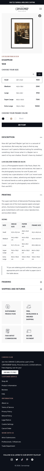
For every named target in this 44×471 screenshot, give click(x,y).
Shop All (5, 381)
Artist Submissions (8, 437)
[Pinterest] (27, 459)
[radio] (22, 80)
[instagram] (11, 459)
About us (5, 403)
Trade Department (8, 446)
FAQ (3, 394)
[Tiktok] (22, 459)
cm (39, 74)
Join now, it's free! (10, 372)
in (33, 74)
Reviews (5, 389)
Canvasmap (25, 465)
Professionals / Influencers (11, 442)
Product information (9, 385)
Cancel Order (6, 428)
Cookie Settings (7, 424)
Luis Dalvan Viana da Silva (10, 56)
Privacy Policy (7, 411)
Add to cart (22, 125)
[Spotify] (32, 459)
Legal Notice (6, 420)
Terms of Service (8, 407)
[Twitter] (17, 459)
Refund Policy (7, 416)
